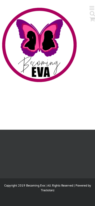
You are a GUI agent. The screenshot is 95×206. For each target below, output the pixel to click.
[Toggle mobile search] (92, 13)
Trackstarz (47, 190)
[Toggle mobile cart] (92, 19)
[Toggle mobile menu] (92, 8)
